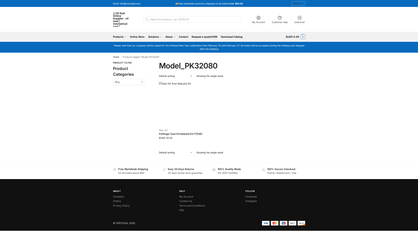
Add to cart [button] (181, 144)
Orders (117, 201)
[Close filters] (146, 63)
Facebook (251, 196)
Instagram (251, 201)
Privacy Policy (121, 205)
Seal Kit (163, 130)
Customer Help (280, 22)
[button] (295, 37)
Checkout (299, 22)
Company (118, 196)
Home (116, 57)
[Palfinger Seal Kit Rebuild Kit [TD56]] (181, 104)
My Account (258, 22)
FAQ (181, 210)
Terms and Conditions (192, 205)
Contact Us (185, 201)
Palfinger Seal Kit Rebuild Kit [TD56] (180, 133)
